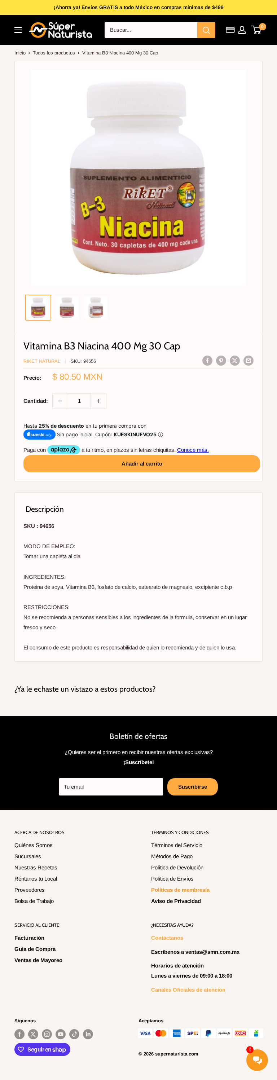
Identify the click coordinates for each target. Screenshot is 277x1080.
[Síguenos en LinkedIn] (88, 1034)
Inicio (20, 53)
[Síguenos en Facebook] (19, 1034)
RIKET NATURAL (41, 361)
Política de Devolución (177, 867)
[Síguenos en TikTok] (74, 1034)
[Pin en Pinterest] (221, 360)
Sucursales (27, 856)
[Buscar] (206, 30)
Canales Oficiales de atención (188, 990)
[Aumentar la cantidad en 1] (98, 401)
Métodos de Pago (172, 856)
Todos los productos (54, 53)
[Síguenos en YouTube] (61, 1034)
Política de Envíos (172, 879)
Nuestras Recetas (35, 867)
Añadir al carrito (142, 463)
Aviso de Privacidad (176, 901)
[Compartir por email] (248, 360)
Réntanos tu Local (35, 879)
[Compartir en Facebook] (207, 360)
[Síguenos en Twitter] (33, 1034)
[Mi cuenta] (242, 30)
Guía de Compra (35, 949)
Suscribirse (192, 787)
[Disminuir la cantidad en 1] (60, 401)
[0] (256, 30)
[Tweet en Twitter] (235, 360)
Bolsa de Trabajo (34, 901)
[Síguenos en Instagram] (47, 1034)
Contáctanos (167, 938)
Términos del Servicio (176, 845)
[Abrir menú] (18, 30)
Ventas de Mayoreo (38, 960)
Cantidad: (35, 401)
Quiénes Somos (33, 845)
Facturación (29, 938)
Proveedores (29, 890)
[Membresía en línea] (230, 30)
